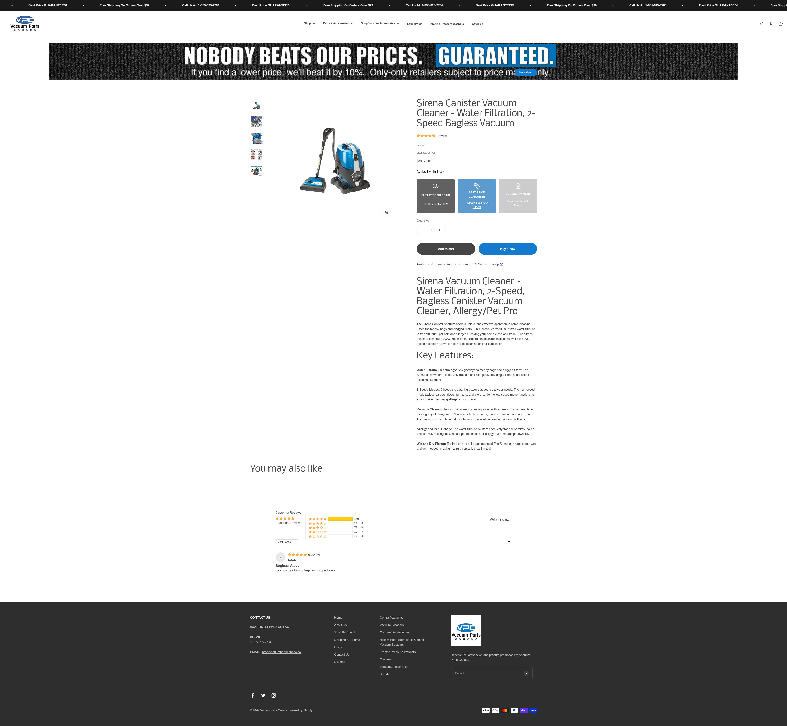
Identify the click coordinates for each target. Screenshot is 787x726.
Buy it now (507, 249)
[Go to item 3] (256, 139)
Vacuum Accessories (394, 666)
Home (338, 617)
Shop (307, 23)
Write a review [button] (499, 519)
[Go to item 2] (256, 122)
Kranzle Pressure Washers (447, 23)
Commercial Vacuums (395, 632)
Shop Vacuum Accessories (378, 23)
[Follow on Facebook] (253, 695)
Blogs (338, 647)
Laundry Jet (414, 23)
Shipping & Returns (347, 639)
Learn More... (526, 72)
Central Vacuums (391, 617)
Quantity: (423, 220)
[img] (297, 554)
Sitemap (339, 662)
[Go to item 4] (256, 155)
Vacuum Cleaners (392, 625)
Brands (384, 674)
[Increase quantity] (440, 230)
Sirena (421, 145)
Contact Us (341, 654)
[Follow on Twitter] (263, 695)
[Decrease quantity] (423, 230)
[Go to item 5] (256, 171)
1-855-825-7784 (260, 642)
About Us (340, 625)
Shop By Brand (344, 632)
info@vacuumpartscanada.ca (281, 652)
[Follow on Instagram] (273, 695)
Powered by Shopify (300, 710)
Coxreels (477, 23)
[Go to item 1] (256, 106)
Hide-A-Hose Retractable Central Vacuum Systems (402, 642)
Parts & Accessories (336, 23)
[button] (426, 135)
